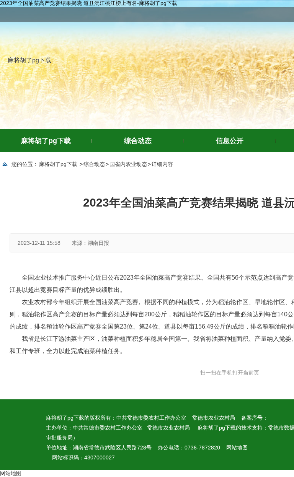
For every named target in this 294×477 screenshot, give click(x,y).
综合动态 (138, 141)
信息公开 (229, 141)
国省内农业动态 (128, 164)
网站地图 (237, 447)
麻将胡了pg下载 (29, 60)
